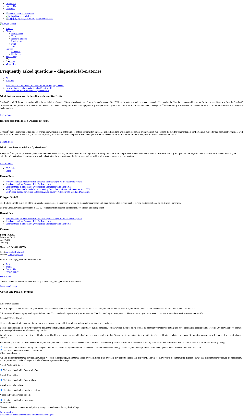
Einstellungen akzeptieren (11, 414)
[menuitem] (125, 3)
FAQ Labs (10, 168)
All (7, 78)
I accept (13, 286)
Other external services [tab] (10, 353)
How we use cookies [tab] (9, 303)
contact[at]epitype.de (15, 252)
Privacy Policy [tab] (6, 402)
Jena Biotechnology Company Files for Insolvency (28, 184)
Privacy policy (6, 412)
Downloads (11, 3)
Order (8, 171)
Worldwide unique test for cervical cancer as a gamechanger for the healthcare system (44, 181)
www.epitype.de (15, 254)
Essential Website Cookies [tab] (11, 318)
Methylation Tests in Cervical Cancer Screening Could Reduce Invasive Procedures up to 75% (48, 189)
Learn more (5, 286)
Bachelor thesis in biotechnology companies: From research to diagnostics (39, 187)
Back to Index (6, 115)
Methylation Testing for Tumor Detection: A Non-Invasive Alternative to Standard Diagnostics (48, 192)
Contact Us (11, 6)
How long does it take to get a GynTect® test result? (29, 88)
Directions (10, 8)
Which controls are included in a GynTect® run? (27, 90)
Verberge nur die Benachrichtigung (38, 414)
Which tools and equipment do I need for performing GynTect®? (35, 85)
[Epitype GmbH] (8, 24)
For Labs (10, 80)
